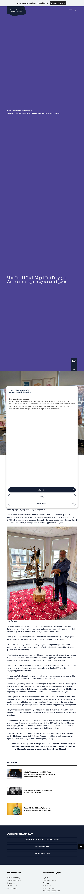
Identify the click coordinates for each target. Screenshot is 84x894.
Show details (41, 503)
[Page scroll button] (74, 364)
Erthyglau (26, 110)
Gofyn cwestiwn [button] (42, 854)
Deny (42, 497)
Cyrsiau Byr (11, 883)
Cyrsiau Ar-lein (12, 885)
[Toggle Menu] (70, 11)
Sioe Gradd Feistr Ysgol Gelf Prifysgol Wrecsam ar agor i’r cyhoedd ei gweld (33, 113)
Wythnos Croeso (49, 888)
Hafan (9, 110)
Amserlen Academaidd (51, 891)
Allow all (41, 490)
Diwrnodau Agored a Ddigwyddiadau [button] (42, 840)
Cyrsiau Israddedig (13, 878)
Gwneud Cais (11, 888)
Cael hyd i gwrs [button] (42, 847)
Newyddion (17, 110)
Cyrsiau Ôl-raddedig (14, 880)
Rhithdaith (47, 883)
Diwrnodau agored (50, 880)
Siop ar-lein (47, 885)
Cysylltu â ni (47, 878)
